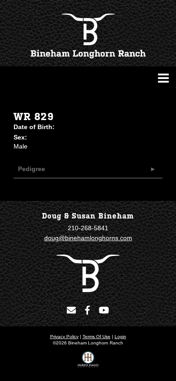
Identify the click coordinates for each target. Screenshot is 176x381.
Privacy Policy (64, 336)
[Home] (88, 272)
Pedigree (31, 168)
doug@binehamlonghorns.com (88, 238)
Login (120, 336)
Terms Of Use (97, 336)
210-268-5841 (88, 228)
